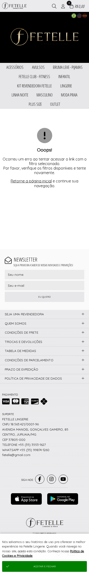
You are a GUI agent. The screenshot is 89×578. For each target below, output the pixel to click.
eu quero (44, 296)
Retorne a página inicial (31, 181)
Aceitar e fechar (44, 566)
